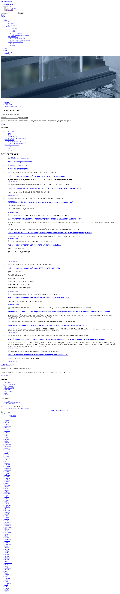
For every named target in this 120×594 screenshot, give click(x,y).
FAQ (6, 50)
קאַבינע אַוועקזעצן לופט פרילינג (21, 35)
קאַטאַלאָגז (4, 124)
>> (9, 365)
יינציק (13, 43)
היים (5, 20)
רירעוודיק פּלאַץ (5, 408)
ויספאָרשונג (15, 181)
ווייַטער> (5, 365)
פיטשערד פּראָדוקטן (23, 408)
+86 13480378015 (6, 1)
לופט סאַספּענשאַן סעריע (19, 38)
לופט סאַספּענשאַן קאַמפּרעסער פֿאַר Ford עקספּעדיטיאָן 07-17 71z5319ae (34, 245)
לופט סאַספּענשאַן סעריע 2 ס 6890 (20, 162)
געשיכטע (11, 23)
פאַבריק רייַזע (8, 391)
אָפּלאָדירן (7, 54)
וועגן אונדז (7, 21)
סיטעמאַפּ (13, 408)
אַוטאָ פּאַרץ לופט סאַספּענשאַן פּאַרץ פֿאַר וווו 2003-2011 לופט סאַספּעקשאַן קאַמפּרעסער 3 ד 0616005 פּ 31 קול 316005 (50, 233)
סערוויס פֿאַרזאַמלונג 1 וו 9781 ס (19, 169)
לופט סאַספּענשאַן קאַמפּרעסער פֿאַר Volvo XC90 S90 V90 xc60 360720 (34, 268)
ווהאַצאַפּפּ (13, 416)
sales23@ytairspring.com (12, 402)
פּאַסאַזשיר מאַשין (13, 37)
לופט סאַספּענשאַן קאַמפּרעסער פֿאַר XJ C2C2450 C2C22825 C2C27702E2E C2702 (39, 298)
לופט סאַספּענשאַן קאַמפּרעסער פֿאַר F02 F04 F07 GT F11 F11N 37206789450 (37, 176)
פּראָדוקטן (7, 103)
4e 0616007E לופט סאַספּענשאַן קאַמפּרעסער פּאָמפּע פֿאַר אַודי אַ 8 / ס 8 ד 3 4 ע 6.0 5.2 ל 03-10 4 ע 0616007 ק (48, 325)
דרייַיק (13, 47)
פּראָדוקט (7, 26)
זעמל (13, 30)
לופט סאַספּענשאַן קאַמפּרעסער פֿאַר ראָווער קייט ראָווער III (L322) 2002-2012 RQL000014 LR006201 (45, 188)
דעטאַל (10, 181)
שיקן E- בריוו (4, 414)
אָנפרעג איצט (4, 375)
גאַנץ (13, 32)
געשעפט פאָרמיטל (13, 28)
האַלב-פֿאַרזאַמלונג (17, 33)
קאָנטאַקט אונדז (9, 52)
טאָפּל (13, 45)
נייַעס (5, 48)
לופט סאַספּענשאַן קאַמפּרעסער (21, 40)
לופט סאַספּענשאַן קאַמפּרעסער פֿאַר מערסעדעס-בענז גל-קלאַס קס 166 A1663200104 (38, 355)
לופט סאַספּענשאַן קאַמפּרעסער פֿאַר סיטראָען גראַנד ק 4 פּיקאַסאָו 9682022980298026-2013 (40, 202)
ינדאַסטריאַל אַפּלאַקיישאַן (15, 42)
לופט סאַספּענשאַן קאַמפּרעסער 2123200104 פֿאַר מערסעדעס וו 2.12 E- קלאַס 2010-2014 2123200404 (45, 219)
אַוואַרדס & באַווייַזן (13, 25)
